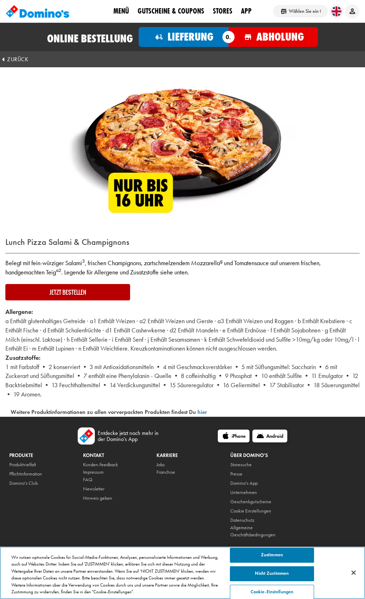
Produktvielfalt (22, 465)
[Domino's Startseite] (38, 11)
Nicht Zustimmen (272, 573)
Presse (236, 474)
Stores (222, 11)
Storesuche (241, 465)
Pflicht (14, 474)
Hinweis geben (97, 498)
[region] (182, 573)
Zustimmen (272, 555)
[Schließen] (353, 572)
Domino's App (244, 483)
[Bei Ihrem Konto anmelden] (352, 11)
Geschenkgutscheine (250, 502)
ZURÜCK (17, 59)
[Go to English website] (336, 11)
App (246, 11)
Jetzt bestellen (68, 292)
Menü (121, 11)
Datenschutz (242, 520)
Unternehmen (243, 492)
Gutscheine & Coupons (171, 11)
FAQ (87, 480)
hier (202, 412)
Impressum (93, 472)
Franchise (165, 472)
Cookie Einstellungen (250, 511)
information (31, 474)
